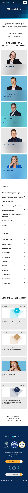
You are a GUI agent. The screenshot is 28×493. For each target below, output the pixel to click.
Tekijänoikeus (6, 279)
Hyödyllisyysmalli (7, 240)
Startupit (4, 225)
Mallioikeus (5, 261)
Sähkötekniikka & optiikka (9, 221)
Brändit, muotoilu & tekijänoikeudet (12, 197)
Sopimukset (5, 270)
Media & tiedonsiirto (8, 210)
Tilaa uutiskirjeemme (12, 474)
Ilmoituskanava (23, 480)
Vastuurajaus (4, 480)
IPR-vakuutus (6, 257)
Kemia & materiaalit (7, 201)
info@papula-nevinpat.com (14, 456)
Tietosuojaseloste (13, 480)
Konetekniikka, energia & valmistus (12, 206)
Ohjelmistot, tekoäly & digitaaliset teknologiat (12, 215)
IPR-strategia (6, 253)
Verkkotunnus (6, 283)
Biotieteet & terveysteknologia (11, 193)
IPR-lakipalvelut (6, 248)
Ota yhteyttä (10, 461)
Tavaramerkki (6, 274)
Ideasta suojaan (6, 244)
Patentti (4, 266)
